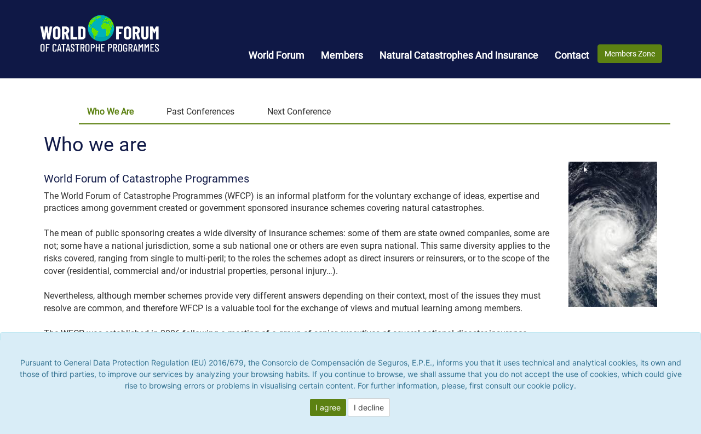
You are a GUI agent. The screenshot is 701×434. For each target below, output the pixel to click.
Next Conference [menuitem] (299, 111)
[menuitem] (276, 55)
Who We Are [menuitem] (110, 111)
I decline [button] (369, 407)
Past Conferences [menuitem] (200, 111)
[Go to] (83, 29)
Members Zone (630, 53)
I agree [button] (328, 407)
